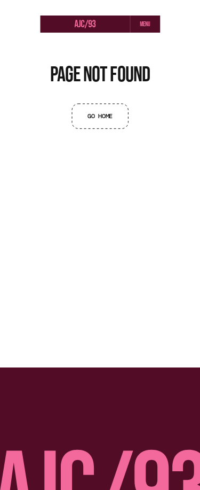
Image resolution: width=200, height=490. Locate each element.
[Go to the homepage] (84, 25)
